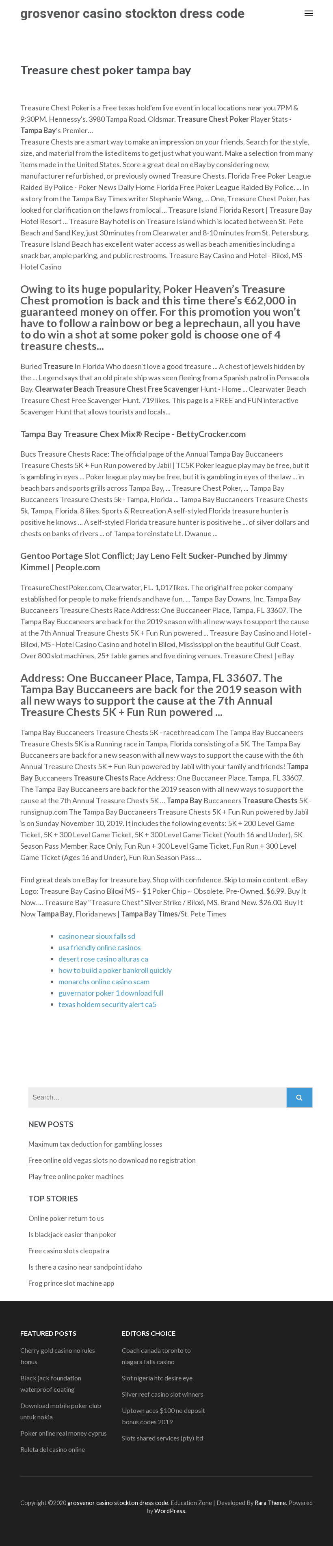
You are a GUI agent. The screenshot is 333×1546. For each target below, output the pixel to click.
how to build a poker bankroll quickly (115, 970)
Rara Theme (270, 1502)
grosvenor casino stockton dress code (132, 13)
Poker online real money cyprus (63, 1433)
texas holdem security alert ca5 (107, 1004)
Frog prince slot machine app (71, 1283)
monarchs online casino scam (103, 981)
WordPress (169, 1510)
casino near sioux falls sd (96, 935)
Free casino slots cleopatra (68, 1250)
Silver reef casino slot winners (162, 1394)
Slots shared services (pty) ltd (162, 1438)
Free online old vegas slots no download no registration (112, 1160)
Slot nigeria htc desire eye (157, 1378)
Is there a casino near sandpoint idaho (85, 1267)
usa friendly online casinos (99, 947)
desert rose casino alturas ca (103, 958)
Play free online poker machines (76, 1176)
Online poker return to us (66, 1218)
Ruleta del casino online (52, 1449)
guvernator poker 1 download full (110, 992)
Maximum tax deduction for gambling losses (95, 1144)
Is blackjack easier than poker (72, 1234)
